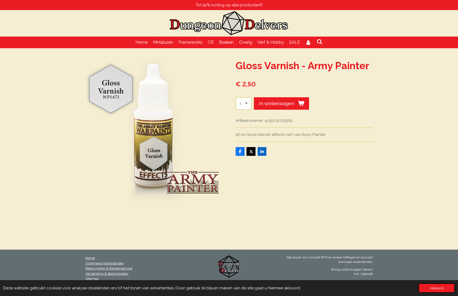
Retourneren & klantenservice (108, 268)
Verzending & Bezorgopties (106, 274)
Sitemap (92, 279)
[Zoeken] (319, 42)
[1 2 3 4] (244, 103)
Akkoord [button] (437, 288)
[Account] (308, 42)
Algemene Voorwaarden (104, 263)
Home (90, 258)
